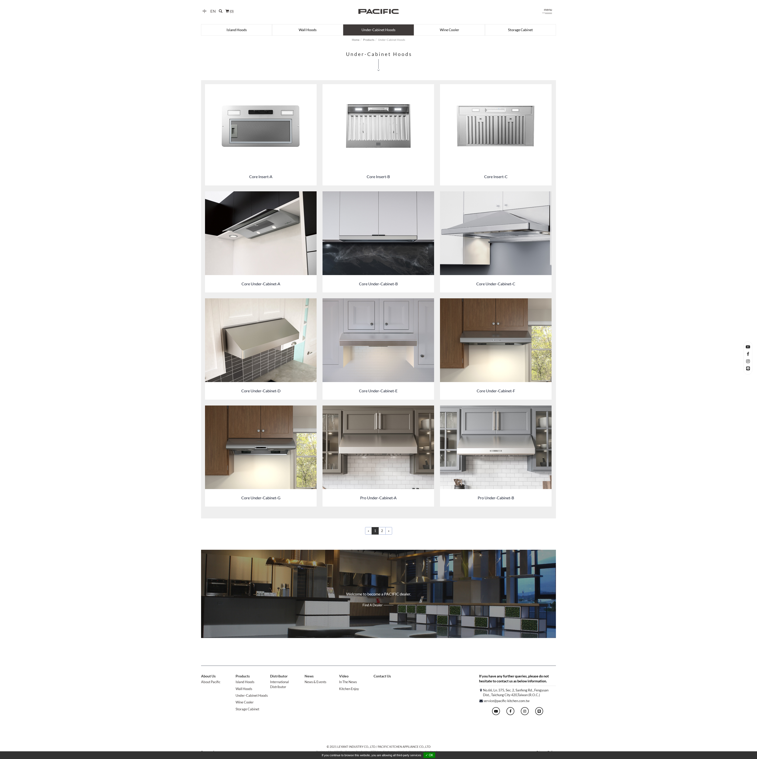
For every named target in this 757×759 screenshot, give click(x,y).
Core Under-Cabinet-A (260, 283)
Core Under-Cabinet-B (378, 283)
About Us (208, 676)
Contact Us (382, 676)
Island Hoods (237, 30)
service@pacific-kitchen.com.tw (507, 701)
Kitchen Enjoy (349, 689)
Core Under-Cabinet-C (495, 283)
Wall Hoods (308, 30)
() (232, 11)
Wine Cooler (449, 30)
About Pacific (210, 682)
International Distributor (279, 684)
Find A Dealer (373, 605)
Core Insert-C (496, 176)
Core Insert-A (260, 176)
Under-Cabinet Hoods (378, 30)
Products (368, 39)
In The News (348, 682)
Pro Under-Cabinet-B (496, 497)
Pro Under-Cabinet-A (378, 497)
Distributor (279, 676)
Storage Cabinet (520, 30)
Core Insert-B (378, 176)
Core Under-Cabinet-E (378, 390)
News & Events (315, 682)
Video (344, 676)
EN (213, 11)
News (309, 676)
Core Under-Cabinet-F (496, 390)
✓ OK (429, 755)
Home (355, 39)
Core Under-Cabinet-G (261, 497)
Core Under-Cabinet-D (261, 390)
